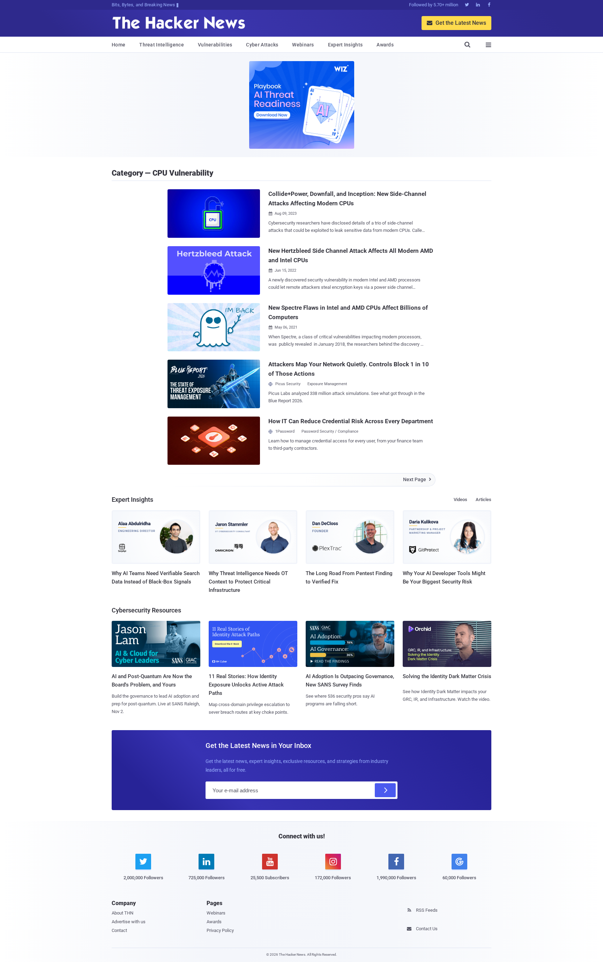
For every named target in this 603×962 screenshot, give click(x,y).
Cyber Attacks (262, 44)
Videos (460, 499)
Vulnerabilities (215, 44)
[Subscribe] (385, 790)
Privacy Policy (220, 930)
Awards (385, 44)
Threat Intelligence (161, 44)
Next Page (417, 479)
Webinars (303, 44)
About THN (122, 913)
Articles (483, 499)
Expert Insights (345, 44)
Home (118, 44)
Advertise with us (129, 921)
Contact (119, 930)
